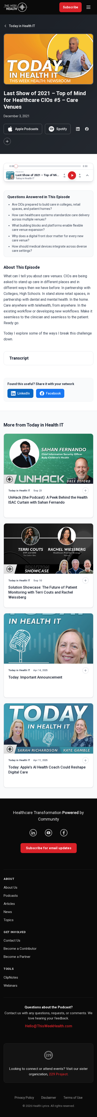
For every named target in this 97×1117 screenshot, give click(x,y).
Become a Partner (17, 957)
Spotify (61, 129)
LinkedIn (23, 393)
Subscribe (70, 7)
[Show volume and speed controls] (87, 175)
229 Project (58, 1074)
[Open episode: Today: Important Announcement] (48, 638)
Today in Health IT (22, 26)
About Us (10, 887)
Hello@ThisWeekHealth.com (48, 1026)
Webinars (10, 986)
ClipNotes (11, 977)
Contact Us (12, 940)
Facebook (53, 393)
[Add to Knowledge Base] (7, 141)
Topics (9, 920)
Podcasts (11, 896)
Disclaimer (48, 1097)
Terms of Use (73, 1097)
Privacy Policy (24, 1097)
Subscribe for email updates (48, 848)
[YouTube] (48, 833)
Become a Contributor (20, 949)
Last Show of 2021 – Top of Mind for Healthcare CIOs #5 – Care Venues (37, 175)
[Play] (72, 175)
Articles (9, 904)
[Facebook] (64, 833)
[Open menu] (88, 7)
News (8, 912)
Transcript (19, 358)
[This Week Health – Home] (16, 7)
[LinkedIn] (33, 833)
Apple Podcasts (26, 129)
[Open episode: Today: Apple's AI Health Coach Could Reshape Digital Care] (48, 728)
